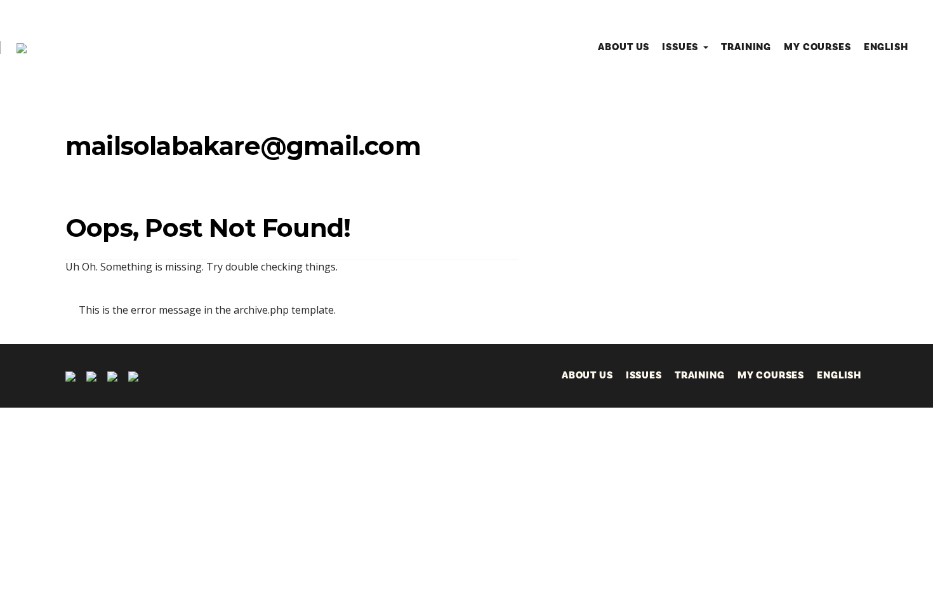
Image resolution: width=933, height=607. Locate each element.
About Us (623, 47)
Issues (680, 47)
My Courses (817, 47)
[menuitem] (886, 47)
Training (746, 47)
